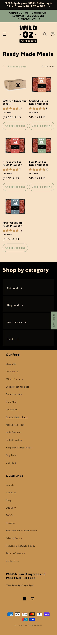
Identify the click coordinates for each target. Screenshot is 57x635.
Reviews (10, 523)
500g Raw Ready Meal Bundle (15, 102)
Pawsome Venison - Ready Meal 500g (13, 224)
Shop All (11, 364)
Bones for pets (14, 394)
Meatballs (11, 409)
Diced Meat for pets (17, 387)
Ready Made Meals (17, 417)
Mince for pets (14, 379)
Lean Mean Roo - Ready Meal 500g (38, 164)
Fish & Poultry (14, 440)
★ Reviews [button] (54, 320)
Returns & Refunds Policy (20, 546)
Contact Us (12, 561)
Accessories (14, 322)
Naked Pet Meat (15, 425)
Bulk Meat (12, 402)
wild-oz (24, 625)
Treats (10, 339)
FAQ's (9, 515)
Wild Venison (13, 432)
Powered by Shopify (35, 625)
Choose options (15, 126)
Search (10, 485)
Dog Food (13, 305)
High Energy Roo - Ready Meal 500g (13, 164)
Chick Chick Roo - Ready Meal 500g (39, 102)
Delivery (11, 508)
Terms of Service (15, 553)
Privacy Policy (14, 538)
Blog (8, 500)
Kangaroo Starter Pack (18, 447)
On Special (12, 371)
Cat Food (12, 288)
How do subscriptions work (21, 530)
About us (11, 492)
